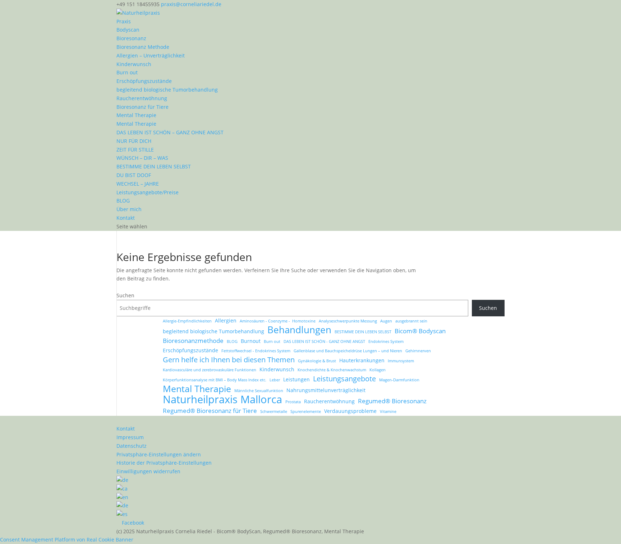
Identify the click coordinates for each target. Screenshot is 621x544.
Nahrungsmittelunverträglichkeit (325, 390)
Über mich (129, 209)
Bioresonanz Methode (142, 46)
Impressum (130, 437)
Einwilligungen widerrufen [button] (148, 471)
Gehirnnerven (418, 350)
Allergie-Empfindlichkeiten (187, 321)
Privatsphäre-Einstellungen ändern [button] (158, 454)
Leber (275, 379)
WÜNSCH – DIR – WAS (142, 157)
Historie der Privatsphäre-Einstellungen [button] (164, 462)
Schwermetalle (273, 411)
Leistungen (296, 379)
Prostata (293, 401)
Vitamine (388, 411)
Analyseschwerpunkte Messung (348, 321)
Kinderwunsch (133, 64)
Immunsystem (401, 360)
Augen (386, 321)
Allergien (225, 320)
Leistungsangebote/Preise (147, 192)
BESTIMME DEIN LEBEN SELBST (153, 166)
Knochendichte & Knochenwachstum (332, 369)
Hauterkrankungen (362, 360)
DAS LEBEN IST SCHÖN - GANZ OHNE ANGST (324, 341)
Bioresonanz (131, 38)
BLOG (123, 200)
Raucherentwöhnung (141, 98)
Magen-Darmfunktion (399, 379)
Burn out (127, 72)
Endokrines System (386, 341)
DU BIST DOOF (133, 175)
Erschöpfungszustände (144, 81)
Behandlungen (299, 330)
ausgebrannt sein (411, 321)
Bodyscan (127, 29)
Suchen (125, 295)
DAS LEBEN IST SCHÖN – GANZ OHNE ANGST (170, 132)
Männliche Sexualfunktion (258, 390)
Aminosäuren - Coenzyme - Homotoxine (278, 321)
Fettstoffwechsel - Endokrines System (255, 350)
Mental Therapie (136, 115)
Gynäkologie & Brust (317, 360)
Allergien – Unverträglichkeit (150, 55)
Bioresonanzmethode (193, 340)
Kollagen (377, 369)
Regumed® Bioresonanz (392, 401)
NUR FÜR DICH (133, 141)
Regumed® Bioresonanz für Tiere (210, 410)
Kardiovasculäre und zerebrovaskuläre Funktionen (209, 369)
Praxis (123, 21)
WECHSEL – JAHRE (137, 183)
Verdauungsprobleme (350, 411)
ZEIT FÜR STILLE (135, 149)
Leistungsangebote (344, 379)
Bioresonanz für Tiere (142, 106)
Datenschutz (131, 445)
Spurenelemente (305, 411)
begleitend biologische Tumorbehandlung (167, 89)
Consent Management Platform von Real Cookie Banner (66, 539)
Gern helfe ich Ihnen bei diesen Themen (229, 359)
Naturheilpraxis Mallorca (222, 399)
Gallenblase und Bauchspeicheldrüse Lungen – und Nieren (348, 350)
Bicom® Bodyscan (420, 331)
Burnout (251, 341)
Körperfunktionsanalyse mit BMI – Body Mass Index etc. (214, 379)
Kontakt (125, 217)
